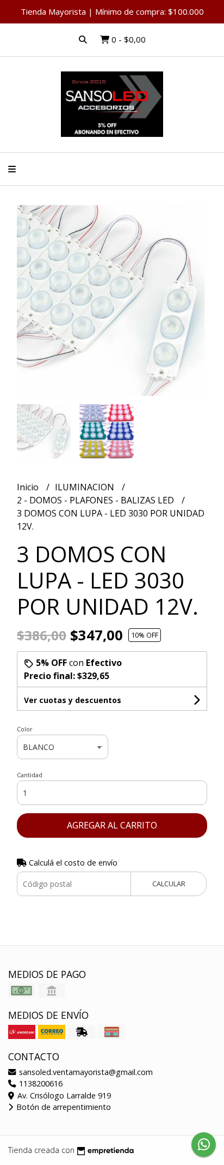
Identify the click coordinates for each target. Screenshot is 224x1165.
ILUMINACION (85, 487)
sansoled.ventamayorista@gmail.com (85, 1072)
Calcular (168, 883)
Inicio (29, 487)
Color (25, 729)
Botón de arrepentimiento (62, 1107)
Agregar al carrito (112, 825)
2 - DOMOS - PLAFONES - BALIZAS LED (96, 500)
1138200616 (40, 1083)
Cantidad (29, 775)
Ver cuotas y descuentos (72, 700)
